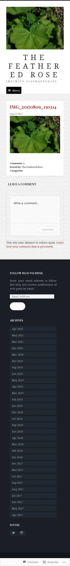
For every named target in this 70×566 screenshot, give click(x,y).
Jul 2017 (17, 495)
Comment (47, 229)
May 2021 (18, 335)
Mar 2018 (18, 444)
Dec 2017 (17, 463)
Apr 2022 (17, 329)
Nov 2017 (17, 470)
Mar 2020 (18, 354)
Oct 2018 (17, 418)
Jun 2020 (17, 348)
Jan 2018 (17, 457)
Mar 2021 (18, 341)
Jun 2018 (17, 431)
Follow (18, 306)
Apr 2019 (17, 386)
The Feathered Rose (35, 65)
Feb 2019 (17, 399)
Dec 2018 (17, 412)
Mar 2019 (18, 393)
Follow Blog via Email (26, 273)
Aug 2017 (18, 489)
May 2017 (18, 508)
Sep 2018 (17, 425)
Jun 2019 (17, 373)
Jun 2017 (17, 502)
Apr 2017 (17, 515)
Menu (16, 90)
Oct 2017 (17, 476)
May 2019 (18, 380)
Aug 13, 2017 (16, 113)
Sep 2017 (17, 482)
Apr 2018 (17, 438)
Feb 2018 (17, 450)
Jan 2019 (17, 405)
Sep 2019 (17, 367)
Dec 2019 (17, 361)
